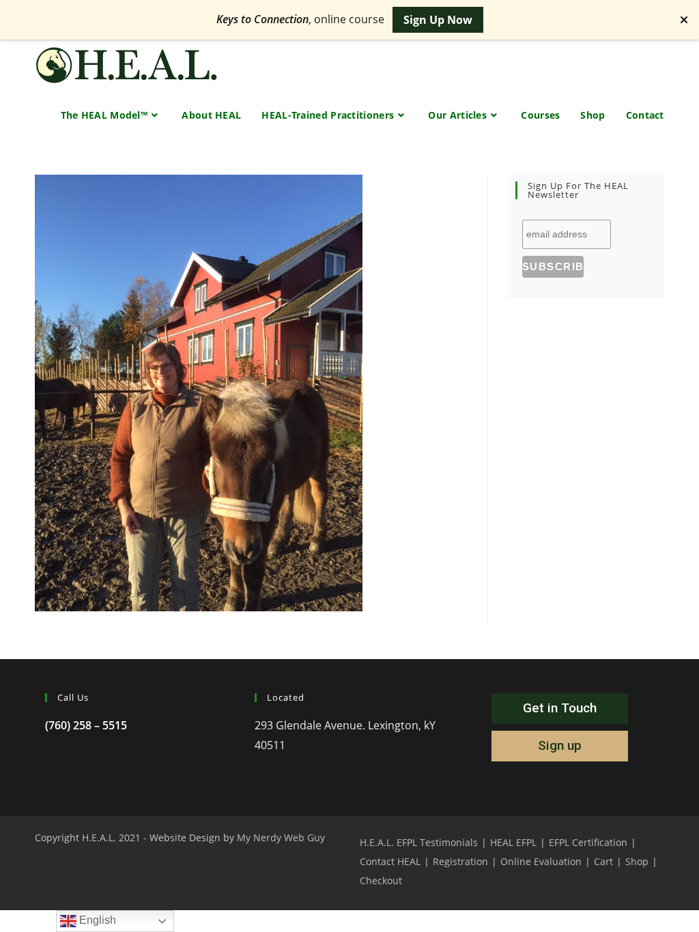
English (96, 920)
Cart (603, 861)
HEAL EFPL (513, 842)
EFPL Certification (588, 842)
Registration (460, 861)
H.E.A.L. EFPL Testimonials (419, 842)
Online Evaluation (541, 861)
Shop (636, 861)
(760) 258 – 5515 (86, 725)
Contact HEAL (390, 861)
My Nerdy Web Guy (281, 837)
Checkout (381, 880)
